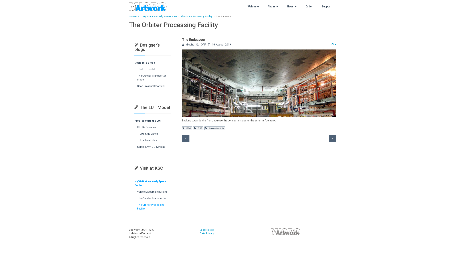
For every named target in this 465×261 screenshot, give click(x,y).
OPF (199, 128)
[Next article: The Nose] (332, 138)
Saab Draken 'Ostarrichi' (151, 86)
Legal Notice (207, 229)
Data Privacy (207, 233)
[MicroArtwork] (153, 6)
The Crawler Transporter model (151, 77)
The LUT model (146, 69)
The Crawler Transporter (151, 198)
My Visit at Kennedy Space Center (150, 183)
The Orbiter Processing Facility (150, 206)
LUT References (146, 127)
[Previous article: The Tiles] (185, 138)
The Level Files (148, 140)
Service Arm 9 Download (151, 146)
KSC (188, 128)
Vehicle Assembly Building (152, 191)
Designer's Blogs (144, 62)
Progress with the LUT (148, 120)
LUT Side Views (149, 133)
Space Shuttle (216, 128)
